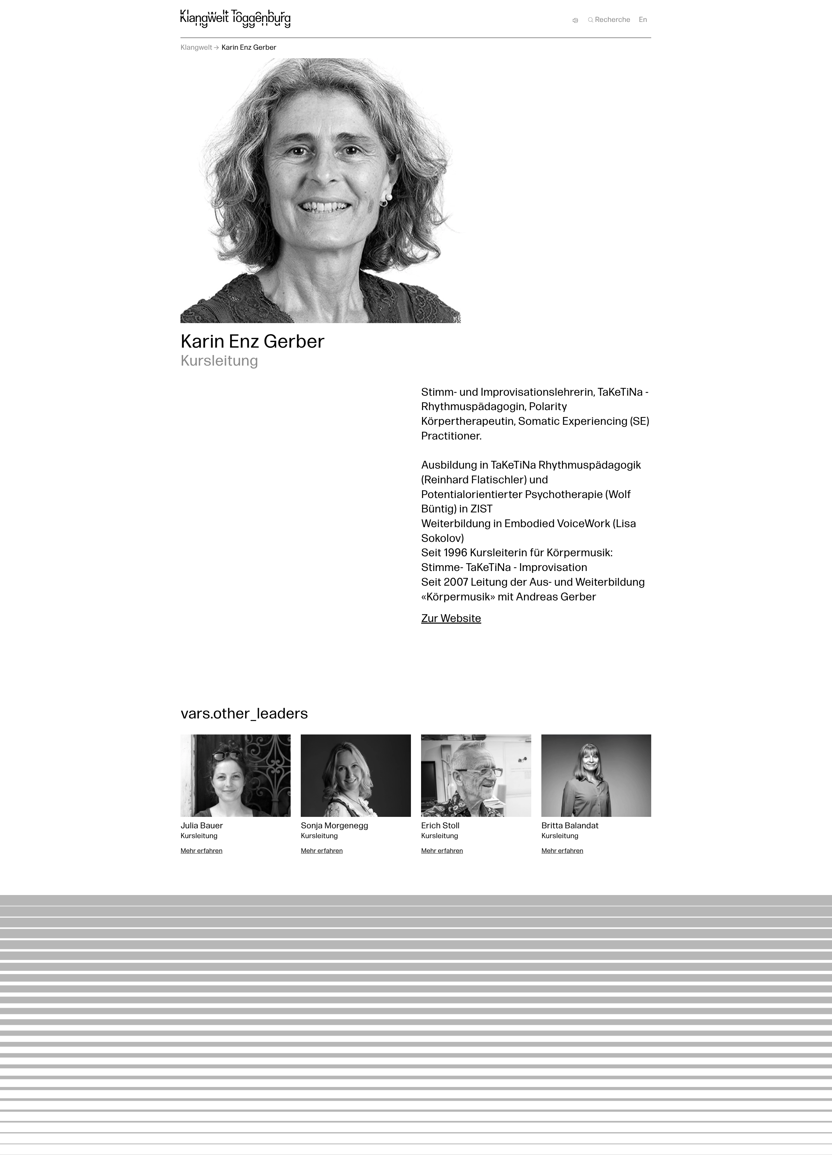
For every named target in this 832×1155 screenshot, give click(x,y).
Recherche (612, 20)
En (643, 20)
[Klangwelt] (235, 19)
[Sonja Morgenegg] (356, 795)
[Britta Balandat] (596, 795)
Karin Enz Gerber (249, 48)
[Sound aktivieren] (575, 20)
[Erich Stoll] (476, 795)
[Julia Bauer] (235, 795)
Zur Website (451, 619)
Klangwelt (196, 48)
